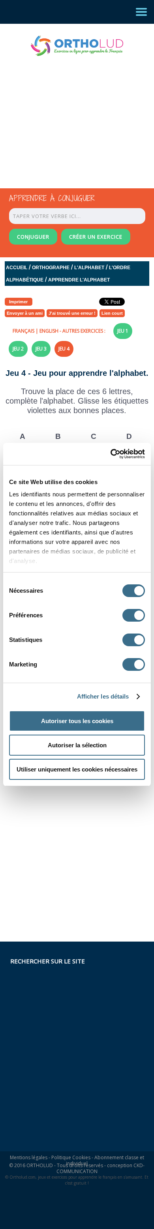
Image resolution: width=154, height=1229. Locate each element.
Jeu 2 (18, 348)
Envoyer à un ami (25, 313)
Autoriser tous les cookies (77, 721)
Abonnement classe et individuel (105, 1160)
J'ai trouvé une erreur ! (72, 313)
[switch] (133, 615)
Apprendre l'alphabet (79, 280)
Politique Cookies (70, 1157)
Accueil (16, 267)
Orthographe (50, 267)
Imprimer (18, 301)
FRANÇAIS (23, 330)
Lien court (112, 313)
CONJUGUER (33, 236)
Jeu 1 (122, 330)
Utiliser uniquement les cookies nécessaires (77, 769)
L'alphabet (89, 267)
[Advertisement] (70, 115)
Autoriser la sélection (77, 745)
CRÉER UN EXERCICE (95, 236)
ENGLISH (48, 330)
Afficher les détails (103, 696)
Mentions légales (28, 1157)
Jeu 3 (41, 348)
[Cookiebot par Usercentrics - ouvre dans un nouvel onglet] (111, 454)
